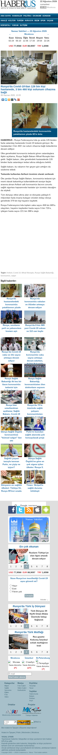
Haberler (17, 16)
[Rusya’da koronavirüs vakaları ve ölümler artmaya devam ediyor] (35, 285)
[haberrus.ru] (18, 4)
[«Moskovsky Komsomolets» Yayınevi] (11, 710)
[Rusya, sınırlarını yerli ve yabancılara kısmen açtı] (12, 312)
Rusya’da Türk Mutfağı (29, 632)
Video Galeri (22, 688)
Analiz (4, 21)
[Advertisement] (29, 241)
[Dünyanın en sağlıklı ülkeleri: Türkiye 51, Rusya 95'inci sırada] (12, 472)
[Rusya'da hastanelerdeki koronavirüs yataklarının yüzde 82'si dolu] (12, 285)
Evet (14, 589)
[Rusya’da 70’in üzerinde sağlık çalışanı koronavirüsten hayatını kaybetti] (35, 392)
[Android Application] (46, 509)
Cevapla (29, 596)
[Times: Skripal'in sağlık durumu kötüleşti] (35, 472)
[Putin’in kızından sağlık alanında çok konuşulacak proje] (35, 418)
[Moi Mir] (12, 100)
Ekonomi (37, 16)
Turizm (20, 21)
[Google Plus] (18, 100)
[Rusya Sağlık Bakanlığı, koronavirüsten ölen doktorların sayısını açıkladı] (35, 365)
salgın (13, 276)
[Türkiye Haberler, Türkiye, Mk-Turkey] (31, 710)
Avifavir (9, 273)
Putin (18, 732)
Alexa (31, 752)
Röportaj (5, 25)
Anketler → (44, 599)
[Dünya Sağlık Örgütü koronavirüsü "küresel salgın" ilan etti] (12, 418)
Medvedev (26, 732)
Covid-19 (17, 273)
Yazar (31, 688)
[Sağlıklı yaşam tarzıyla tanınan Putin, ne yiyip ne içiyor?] (12, 445)
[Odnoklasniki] (9, 100)
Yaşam (50, 21)
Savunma (7, 690)
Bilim (37, 21)
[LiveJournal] (15, 100)
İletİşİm (23, 25)
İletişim (31, 696)
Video (6, 697)
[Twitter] (6, 100)
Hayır (14, 586)
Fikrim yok (17, 592)
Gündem (46, 16)
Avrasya (29, 21)
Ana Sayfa (6, 16)
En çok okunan (29, 546)
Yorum (15, 25)
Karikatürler (22, 690)
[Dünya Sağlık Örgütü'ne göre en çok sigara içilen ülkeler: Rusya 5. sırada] (35, 445)
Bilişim (6, 686)
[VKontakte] (2, 100)
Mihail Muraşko (28, 273)
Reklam (32, 698)
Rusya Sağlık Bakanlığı (44, 273)
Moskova (35, 732)
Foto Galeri (22, 686)
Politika (27, 16)
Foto (6, 694)
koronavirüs (5, 276)
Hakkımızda (33, 694)
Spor (43, 21)
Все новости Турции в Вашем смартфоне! (19, 728)
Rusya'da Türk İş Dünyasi (29, 606)
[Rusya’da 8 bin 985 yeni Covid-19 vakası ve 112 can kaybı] (35, 312)
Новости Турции (8, 732)
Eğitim (6, 692)
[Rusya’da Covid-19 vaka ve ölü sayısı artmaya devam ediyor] (12, 338)
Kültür (12, 21)
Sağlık (6, 688)
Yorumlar (32, 686)
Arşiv (31, 700)
